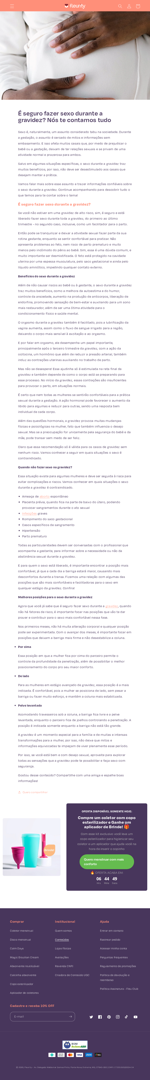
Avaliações (62, 957)
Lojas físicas (63, 948)
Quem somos (63, 931)
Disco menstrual (20, 940)
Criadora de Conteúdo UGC (72, 975)
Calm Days (17, 948)
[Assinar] (70, 1016)
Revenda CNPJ (64, 966)
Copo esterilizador (21, 984)
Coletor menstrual (21, 931)
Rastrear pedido (110, 940)
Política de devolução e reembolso (115, 977)
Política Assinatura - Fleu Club (119, 989)
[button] (12, 6)
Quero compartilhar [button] (35, 792)
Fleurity (28, 1067)
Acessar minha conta (113, 948)
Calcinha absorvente (23, 975)
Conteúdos (62, 940)
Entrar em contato (111, 931)
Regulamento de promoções (118, 966)
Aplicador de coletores (24, 993)
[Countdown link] (107, 880)
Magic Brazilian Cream (24, 957)
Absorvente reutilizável (24, 966)
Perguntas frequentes (114, 957)
